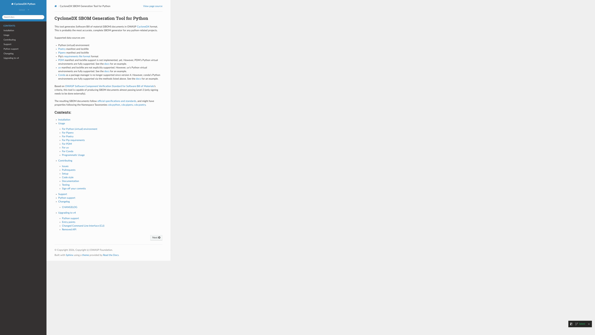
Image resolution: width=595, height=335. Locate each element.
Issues (65, 166)
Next (155, 237)
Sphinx (69, 255)
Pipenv (62, 52)
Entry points (68, 222)
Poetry (62, 49)
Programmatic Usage (73, 155)
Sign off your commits (74, 188)
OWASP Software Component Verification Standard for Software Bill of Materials (109, 86)
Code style (67, 177)
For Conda (67, 151)
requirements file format (77, 56)
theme (85, 255)
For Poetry (67, 136)
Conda (61, 75)
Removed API (69, 229)
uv (59, 67)
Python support (11, 49)
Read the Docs (111, 255)
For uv (65, 147)
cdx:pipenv (127, 105)
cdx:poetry (140, 105)
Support (7, 44)
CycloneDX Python (24, 4)
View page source (152, 6)
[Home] (56, 6)
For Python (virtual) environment (79, 129)
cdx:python (114, 105)
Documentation (70, 181)
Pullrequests (68, 170)
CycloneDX (143, 26)
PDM (61, 60)
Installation (9, 30)
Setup (65, 173)
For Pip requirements (73, 140)
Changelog (8, 53)
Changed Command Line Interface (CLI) (83, 226)
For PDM (67, 144)
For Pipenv (68, 133)
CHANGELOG (69, 207)
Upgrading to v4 (11, 58)
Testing (66, 185)
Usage (6, 35)
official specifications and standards (116, 101)
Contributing (10, 40)
